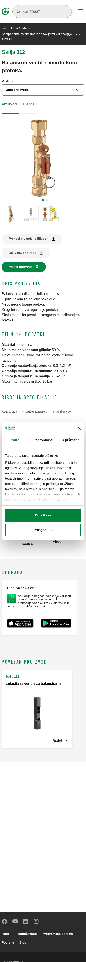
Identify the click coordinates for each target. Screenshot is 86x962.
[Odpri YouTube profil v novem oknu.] (15, 921)
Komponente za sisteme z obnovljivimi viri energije (37, 34)
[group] (11, 214)
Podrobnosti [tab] (43, 440)
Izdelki (25, 28)
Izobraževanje (27, 933)
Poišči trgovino (20, 266)
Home (14, 28)
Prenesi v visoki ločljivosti (28, 238)
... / (78, 34)
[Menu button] (80, 12)
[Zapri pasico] (79, 428)
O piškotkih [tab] (70, 440)
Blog (22, 942)
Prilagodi (40, 530)
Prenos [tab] (28, 104)
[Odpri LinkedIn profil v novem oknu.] (26, 921)
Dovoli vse (43, 515)
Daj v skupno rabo (22, 252)
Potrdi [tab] (16, 440)
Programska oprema (58, 933)
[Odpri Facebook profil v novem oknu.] (4, 921)
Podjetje (8, 942)
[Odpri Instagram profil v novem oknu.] (36, 921)
